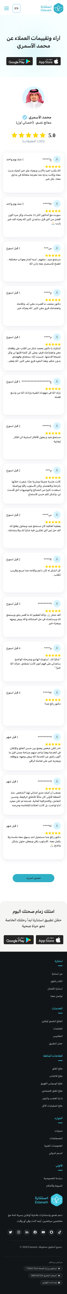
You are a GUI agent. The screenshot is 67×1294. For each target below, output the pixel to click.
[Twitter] (10, 1232)
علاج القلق (57, 1068)
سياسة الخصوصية (53, 1178)
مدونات (59, 1130)
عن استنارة (57, 973)
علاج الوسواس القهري (52, 1083)
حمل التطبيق (56, 1043)
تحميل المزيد (33, 878)
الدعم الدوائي (56, 1153)
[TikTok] (60, 1232)
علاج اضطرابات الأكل (52, 1105)
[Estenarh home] (49, 1200)
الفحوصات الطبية (53, 1145)
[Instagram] (19, 1232)
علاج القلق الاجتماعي (52, 1090)
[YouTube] (43, 1232)
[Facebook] (35, 1232)
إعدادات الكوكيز (49, 1282)
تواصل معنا (56, 996)
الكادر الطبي (57, 981)
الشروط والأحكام (54, 1185)
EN (16, 8)
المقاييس (58, 1036)
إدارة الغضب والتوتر (52, 1098)
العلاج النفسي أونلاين (52, 1021)
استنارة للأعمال (55, 988)
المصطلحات (56, 1138)
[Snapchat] (51, 1232)
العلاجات (58, 1028)
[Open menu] (6, 8)
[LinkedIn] (27, 1232)
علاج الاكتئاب (56, 1076)
